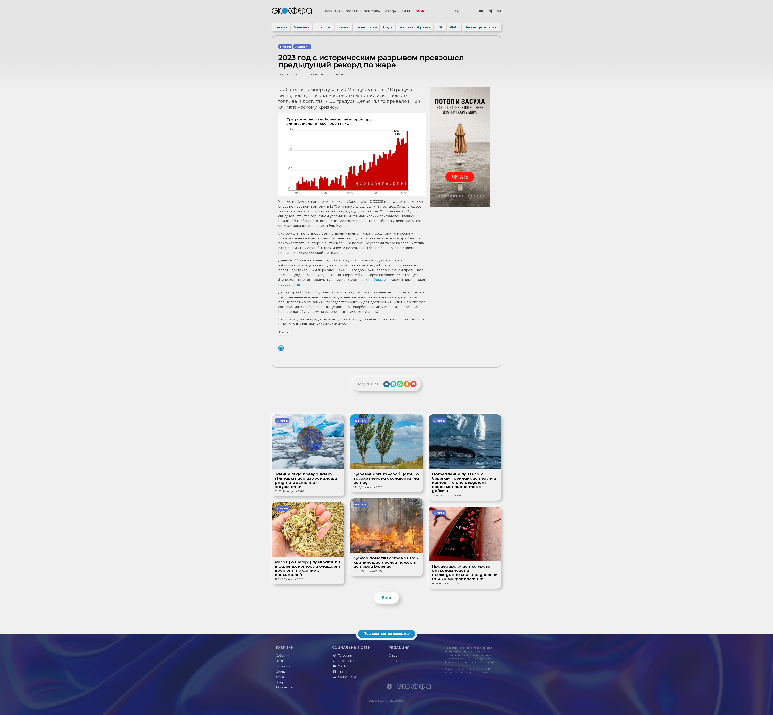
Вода (387, 27)
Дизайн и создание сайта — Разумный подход (476, 708)
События (333, 11)
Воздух (343, 27)
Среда (390, 11)
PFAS (454, 27)
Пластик (323, 27)
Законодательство (482, 27)
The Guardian (334, 74)
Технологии (366, 27)
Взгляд (352, 11)
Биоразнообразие (415, 27)
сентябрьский (376, 280)
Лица (405, 11)
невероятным (290, 284)
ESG (440, 27)
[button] (386, 384)
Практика (372, 11)
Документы (284, 687)
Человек (301, 27)
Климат (281, 27)
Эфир (420, 11)
